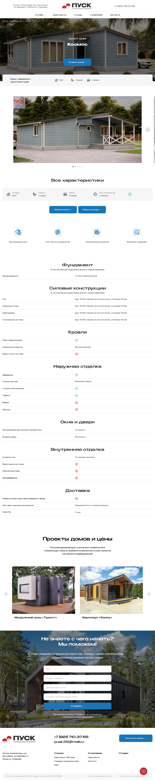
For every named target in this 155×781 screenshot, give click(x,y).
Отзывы (78, 15)
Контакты (115, 15)
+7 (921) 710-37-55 (124, 6)
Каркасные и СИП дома (64, 757)
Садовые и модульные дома (66, 761)
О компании (96, 15)
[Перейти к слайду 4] (79, 166)
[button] (77, 62)
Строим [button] (39, 15)
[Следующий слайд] (147, 129)
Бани (56, 765)
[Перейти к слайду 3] (77, 166)
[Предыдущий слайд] (6, 593)
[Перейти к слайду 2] (75, 166)
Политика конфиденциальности (100, 776)
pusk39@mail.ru (69, 742)
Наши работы (59, 15)
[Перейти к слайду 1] (73, 166)
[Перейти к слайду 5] (81, 166)
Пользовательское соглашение (131, 776)
